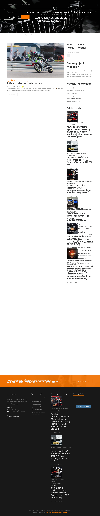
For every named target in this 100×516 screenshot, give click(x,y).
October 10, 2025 (71, 155)
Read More (12, 94)
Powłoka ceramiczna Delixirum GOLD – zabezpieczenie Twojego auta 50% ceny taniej (79, 189)
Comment (25, 86)
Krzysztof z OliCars (72, 140)
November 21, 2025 (71, 124)
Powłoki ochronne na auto (73, 98)
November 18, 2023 (71, 264)
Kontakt (89, 12)
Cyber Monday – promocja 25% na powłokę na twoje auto (80, 241)
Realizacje (82, 12)
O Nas (37, 12)
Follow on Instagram (83, 406)
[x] (75, 6)
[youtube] (78, 6)
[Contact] (8, 415)
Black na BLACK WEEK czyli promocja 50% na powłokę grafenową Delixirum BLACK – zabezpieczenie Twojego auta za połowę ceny (80, 272)
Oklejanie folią (70, 96)
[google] (82, 6)
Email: (8, 410)
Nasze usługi (67, 12)
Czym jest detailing (57, 12)
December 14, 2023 (71, 211)
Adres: (8, 411)
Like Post (19, 86)
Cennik (75, 12)
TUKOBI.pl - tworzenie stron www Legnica (56, 512)
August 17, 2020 (11, 81)
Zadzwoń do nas (14, 415)
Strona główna (30, 12)
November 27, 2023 (71, 237)
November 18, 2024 (71, 183)
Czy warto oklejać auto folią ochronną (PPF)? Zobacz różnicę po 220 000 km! (79, 161)
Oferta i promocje (71, 93)
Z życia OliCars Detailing (72, 101)
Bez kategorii (70, 88)
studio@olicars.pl (14, 410)
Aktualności (46, 12)
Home (8, 35)
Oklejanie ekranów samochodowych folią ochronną (78, 216)
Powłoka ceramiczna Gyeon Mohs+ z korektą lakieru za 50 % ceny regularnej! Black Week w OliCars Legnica (79, 131)
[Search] (68, 55)
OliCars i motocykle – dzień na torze (25, 83)
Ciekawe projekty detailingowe (74, 90)
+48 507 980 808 (14, 416)
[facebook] (71, 6)
